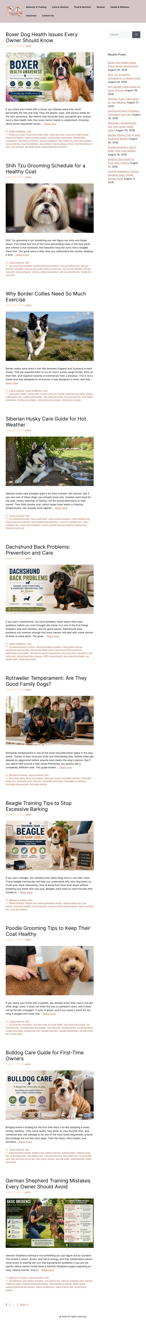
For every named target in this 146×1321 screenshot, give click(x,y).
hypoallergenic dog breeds (33, 1027)
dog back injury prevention (75, 653)
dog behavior (15, 1280)
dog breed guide (17, 778)
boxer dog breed (17, 134)
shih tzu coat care (52, 268)
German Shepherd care (72, 1280)
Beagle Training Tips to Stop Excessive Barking (39, 806)
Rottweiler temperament (17, 784)
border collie (33, 393)
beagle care (30, 903)
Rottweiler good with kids (29, 781)
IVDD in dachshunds (52, 656)
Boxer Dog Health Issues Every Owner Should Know (42, 37)
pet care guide (62, 1158)
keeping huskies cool (76, 525)
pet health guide (32, 146)
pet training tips (39, 906)
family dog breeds (34, 778)
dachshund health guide (42, 650)
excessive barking (22, 906)
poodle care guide (14, 1030)
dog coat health (55, 1024)
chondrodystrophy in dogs (22, 647)
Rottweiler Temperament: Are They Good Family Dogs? (46, 681)
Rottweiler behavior (71, 778)
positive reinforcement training (62, 906)
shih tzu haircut (23, 272)
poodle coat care (32, 1030)
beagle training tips (72, 903)
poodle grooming (49, 1030)
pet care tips (18, 146)
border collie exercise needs (71, 393)
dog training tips (52, 1280)
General (101, 7)
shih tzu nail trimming (69, 272)
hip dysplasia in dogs (63, 143)
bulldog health (69, 1152)
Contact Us (48, 15)
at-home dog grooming (20, 1024)
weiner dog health (27, 659)
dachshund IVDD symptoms (68, 650)
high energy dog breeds (48, 400)
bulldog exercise (53, 1152)
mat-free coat (53, 1027)
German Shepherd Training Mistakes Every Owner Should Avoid (48, 1184)
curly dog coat (40, 1024)
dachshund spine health (17, 653)
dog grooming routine (74, 1024)
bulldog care (38, 1152)
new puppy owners (45, 1158)
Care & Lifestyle (60, 7)
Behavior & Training (36, 7)
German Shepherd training (35, 1283)
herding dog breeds (26, 400)
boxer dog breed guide (37, 134)
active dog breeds (17, 393)
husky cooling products (59, 518)
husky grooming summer (18, 522)
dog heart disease (82, 140)
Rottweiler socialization (75, 781)
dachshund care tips (73, 647)
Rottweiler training (38, 784)
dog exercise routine (53, 396)
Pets (29, 131)
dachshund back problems (49, 647)
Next (24, 1304)
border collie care (48, 393)
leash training (79, 1283)
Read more (50, 123)
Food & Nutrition (82, 7)
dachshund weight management (45, 653)
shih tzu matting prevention (45, 272)
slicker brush (16, 1033)
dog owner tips (13, 143)
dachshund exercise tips (17, 650)
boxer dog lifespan (15, 137)
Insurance (31, 15)
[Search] (136, 34)
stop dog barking (19, 909)
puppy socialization (45, 1287)
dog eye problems (48, 140)
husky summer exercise (53, 525)
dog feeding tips (35, 1155)
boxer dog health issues (76, 134)
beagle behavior (16, 903)
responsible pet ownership (54, 146)
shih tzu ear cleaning (72, 268)
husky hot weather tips (70, 522)
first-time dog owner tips (23, 1158)
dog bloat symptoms (28, 140)
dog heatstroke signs (19, 518)
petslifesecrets (77, 1158)
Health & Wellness (119, 7)
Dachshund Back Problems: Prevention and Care (38, 550)
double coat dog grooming (46, 265)
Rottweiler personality (53, 781)
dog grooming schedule (20, 265)
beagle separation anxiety (50, 903)
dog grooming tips (53, 1155)
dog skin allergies (29, 143)
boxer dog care (56, 134)
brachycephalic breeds (36, 137)
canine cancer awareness (60, 137)
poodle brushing (85, 1027)
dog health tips (65, 140)
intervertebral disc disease (29, 656)
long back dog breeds (74, 656)
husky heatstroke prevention (44, 522)
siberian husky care (15, 528)
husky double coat (81, 518)
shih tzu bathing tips (70, 265)
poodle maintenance (69, 1030)
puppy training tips (64, 1287)
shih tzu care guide (34, 268)
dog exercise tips (72, 396)
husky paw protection (30, 525)
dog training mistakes (33, 1280)
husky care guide (39, 518)
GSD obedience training (60, 1283)
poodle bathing (68, 1027)
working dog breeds (71, 400)
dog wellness (45, 143)
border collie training (32, 396)
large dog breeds (52, 778)
